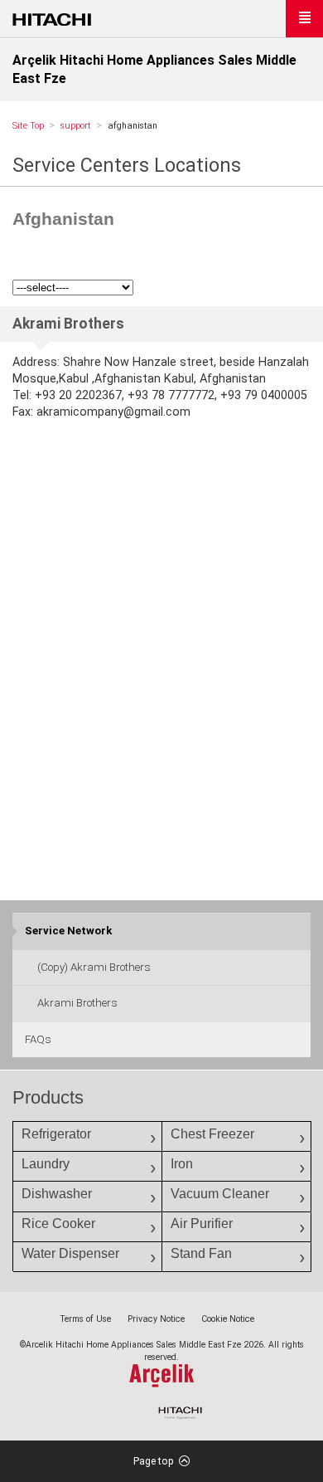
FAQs (38, 1039)
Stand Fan (201, 1253)
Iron (182, 1164)
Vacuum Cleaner (220, 1194)
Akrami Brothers (77, 1003)
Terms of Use (85, 1319)
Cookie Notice (227, 1319)
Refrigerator (56, 1134)
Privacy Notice (156, 1319)
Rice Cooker (58, 1223)
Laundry (46, 1164)
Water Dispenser (70, 1253)
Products (48, 1097)
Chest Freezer (212, 1134)
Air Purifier (202, 1223)
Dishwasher (57, 1194)
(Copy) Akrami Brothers (94, 967)
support (75, 125)
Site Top (28, 125)
